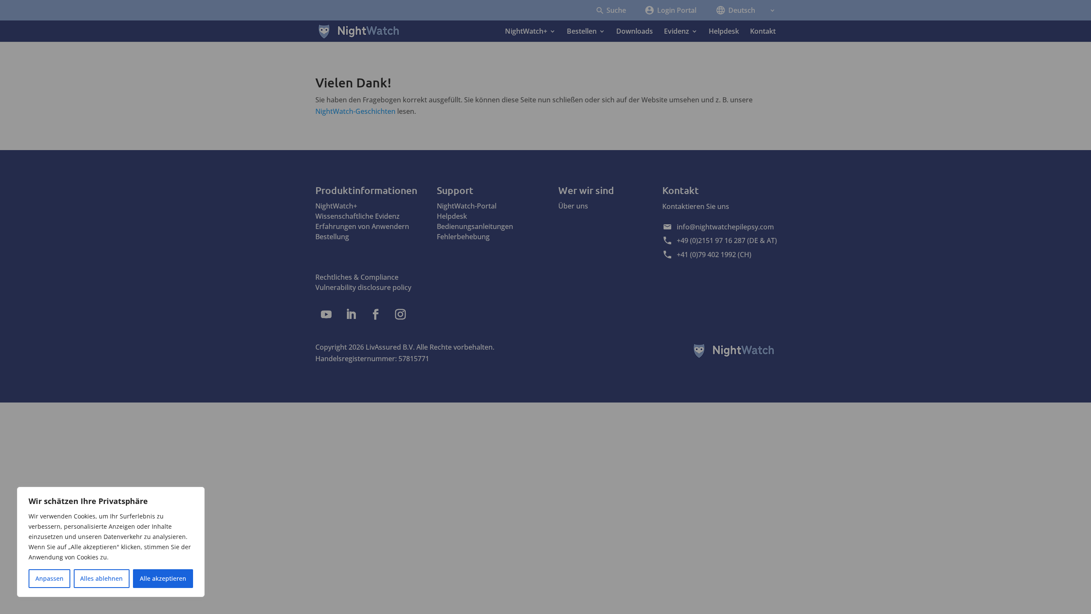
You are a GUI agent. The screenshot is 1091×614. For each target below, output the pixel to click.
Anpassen (49, 578)
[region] (111, 542)
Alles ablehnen (101, 578)
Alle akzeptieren (163, 578)
